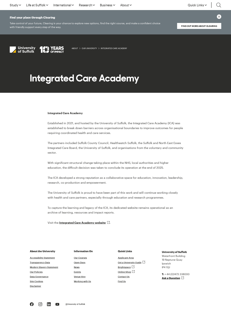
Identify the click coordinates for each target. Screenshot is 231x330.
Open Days (79, 263)
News (77, 267)
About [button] (124, 5)
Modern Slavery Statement (44, 267)
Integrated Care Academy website (82, 222)
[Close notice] (219, 16)
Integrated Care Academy (114, 48)
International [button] (62, 5)
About (75, 48)
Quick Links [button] (196, 5)
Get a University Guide (129, 263)
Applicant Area (126, 258)
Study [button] (14, 5)
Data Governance (39, 277)
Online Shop (124, 272)
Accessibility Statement (42, 258)
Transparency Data (40, 263)
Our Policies (36, 272)
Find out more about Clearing (199, 26)
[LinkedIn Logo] (49, 303)
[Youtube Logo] (57, 303)
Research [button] (85, 5)
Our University (89, 48)
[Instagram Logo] (40, 303)
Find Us (122, 281)
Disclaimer (35, 286)
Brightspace (124, 267)
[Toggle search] (218, 5)
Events (77, 272)
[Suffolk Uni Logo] (37, 49)
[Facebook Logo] (32, 303)
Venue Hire (79, 277)
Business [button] (106, 5)
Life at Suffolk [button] (35, 5)
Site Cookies (36, 281)
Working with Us (82, 281)
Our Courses (80, 258)
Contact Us (123, 277)
